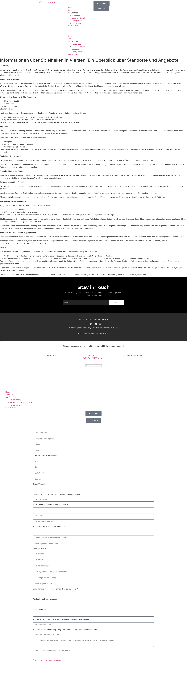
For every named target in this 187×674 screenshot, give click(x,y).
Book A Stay (73, 26)
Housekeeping (78, 15)
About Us (71, 10)
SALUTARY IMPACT (103, 334)
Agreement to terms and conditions (48, 660)
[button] (78, 28)
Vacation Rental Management (22, 402)
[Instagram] (91, 324)
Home (70, 7)
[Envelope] (100, 324)
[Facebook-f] (87, 324)
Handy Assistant (78, 23)
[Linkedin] (96, 324)
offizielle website (122, 83)
